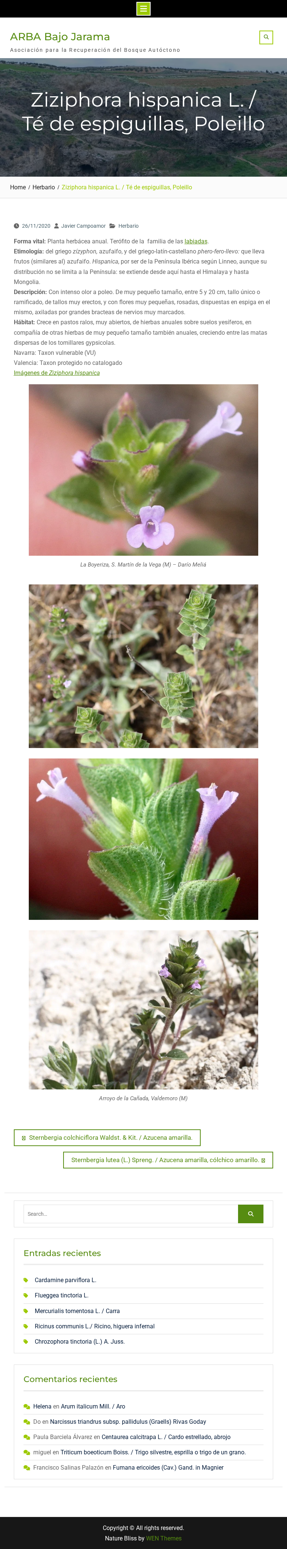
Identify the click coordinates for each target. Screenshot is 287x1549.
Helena (42, 1406)
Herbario (128, 226)
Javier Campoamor (83, 226)
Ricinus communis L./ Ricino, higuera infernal (95, 1326)
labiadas (196, 241)
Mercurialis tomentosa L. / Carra (77, 1311)
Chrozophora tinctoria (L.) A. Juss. (80, 1341)
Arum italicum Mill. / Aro (93, 1406)
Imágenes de (57, 372)
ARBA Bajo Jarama (60, 36)
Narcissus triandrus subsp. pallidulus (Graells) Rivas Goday (128, 1421)
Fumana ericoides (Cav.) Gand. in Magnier (168, 1467)
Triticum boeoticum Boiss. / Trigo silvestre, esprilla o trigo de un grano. (153, 1452)
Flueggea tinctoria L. (62, 1295)
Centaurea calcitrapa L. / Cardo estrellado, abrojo (166, 1437)
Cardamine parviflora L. (65, 1280)
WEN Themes (164, 1538)
